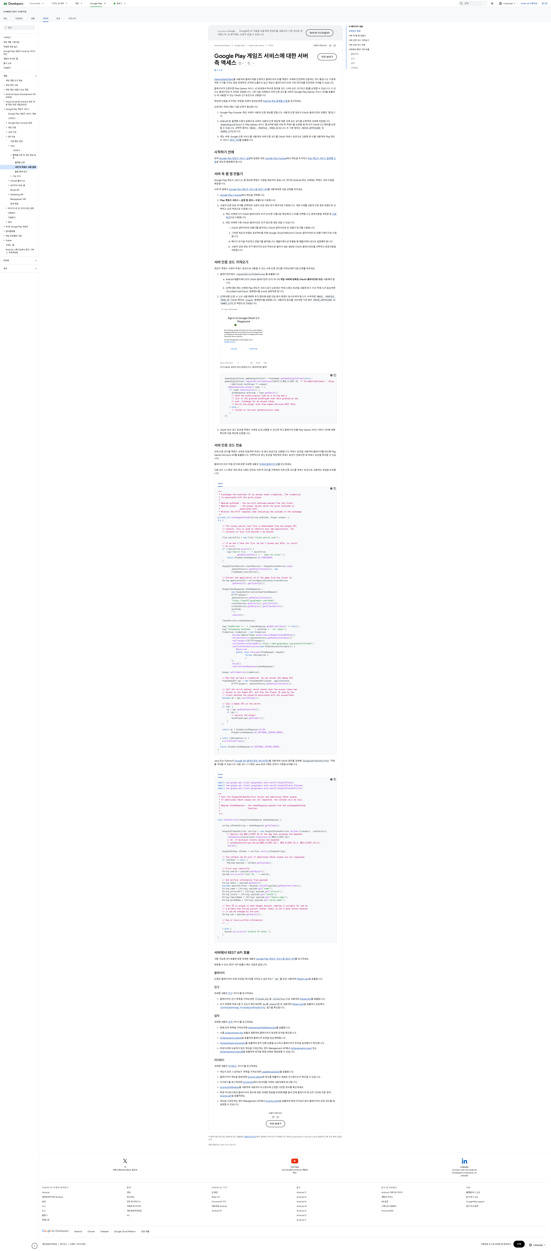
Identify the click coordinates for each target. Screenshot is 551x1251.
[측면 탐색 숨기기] (34, 1246)
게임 (129, 1192)
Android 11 (301, 1220)
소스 (44, 1206)
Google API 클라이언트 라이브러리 (252, 760)
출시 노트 (218, 70)
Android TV (217, 1210)
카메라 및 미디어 (134, 1206)
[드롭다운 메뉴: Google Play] (106, 3)
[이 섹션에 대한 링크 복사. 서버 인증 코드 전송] (245, 445)
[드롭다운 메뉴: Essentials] (44, 3)
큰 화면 (215, 1192)
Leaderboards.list (271, 1071)
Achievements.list (234, 1032)
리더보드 (232, 1066)
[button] (17, 76)
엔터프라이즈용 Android (52, 1197)
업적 (230, 1022)
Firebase (104, 1231)
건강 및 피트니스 (134, 1201)
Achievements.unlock (231, 1038)
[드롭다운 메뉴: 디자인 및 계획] (68, 3)
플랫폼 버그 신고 (473, 1192)
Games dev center (14, 11)
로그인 (545, 3)
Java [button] (220, 483)
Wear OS (216, 1197)
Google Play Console (276, 158)
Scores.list (248, 1082)
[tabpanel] (275, 620)
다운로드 (19, 18)
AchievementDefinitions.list (262, 1027)
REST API (234, 140)
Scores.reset (272, 1101)
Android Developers (222, 45)
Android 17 (301, 1192)
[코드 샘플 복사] (335, 375)
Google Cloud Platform (125, 1231)
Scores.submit (255, 1077)
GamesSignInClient (223, 79)
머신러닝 (130, 1197)
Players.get (303, 979)
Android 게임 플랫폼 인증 (275, 101)
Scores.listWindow (229, 1087)
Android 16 (302, 1197)
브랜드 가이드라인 (78, 1244)
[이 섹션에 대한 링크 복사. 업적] (222, 1016)
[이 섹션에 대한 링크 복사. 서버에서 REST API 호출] (252, 953)
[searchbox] (19, 27)
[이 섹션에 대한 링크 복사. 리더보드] (227, 1060)
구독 (519, 1244)
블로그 (119, 3)
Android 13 (301, 1210)
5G (128, 1215)
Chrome (91, 1231)
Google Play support (475, 1201)
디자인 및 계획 (58, 3)
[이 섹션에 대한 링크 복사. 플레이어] (227, 973)
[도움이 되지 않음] (334, 45)
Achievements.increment (233, 1043)
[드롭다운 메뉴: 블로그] (126, 3)
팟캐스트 (46, 1220)
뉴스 (44, 1210)
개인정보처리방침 (134, 1210)
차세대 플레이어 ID (268, 464)
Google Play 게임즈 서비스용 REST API (248, 189)
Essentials (35, 3)
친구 (230, 993)
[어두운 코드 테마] (331, 375)
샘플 (33, 18)
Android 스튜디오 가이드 (392, 1192)
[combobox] (473, 3)
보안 (44, 1201)
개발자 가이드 (387, 1197)
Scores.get (225, 1096)
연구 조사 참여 (472, 1206)
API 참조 (384, 1201)
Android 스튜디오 (529, 3)
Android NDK (387, 1210)
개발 (77, 3)
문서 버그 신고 (472, 1197)
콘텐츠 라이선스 (250, 1137)
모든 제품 (145, 1231)
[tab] (220, 483)
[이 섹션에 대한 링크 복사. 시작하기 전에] (237, 152)
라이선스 (63, 1244)
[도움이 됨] (330, 45)
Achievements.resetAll (231, 1051)
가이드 (45, 18)
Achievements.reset (301, 1048)
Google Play (96, 3)
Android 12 (301, 1215)
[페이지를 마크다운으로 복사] (249, 63)
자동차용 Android (219, 1206)
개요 (5, 18)
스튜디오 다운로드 (389, 1206)
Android (46, 1192)
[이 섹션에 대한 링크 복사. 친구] (222, 987)
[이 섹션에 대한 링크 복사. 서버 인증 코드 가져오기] (251, 262)
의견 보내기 (327, 56)
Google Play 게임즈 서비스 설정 (235, 158)
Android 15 (301, 1201)
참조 (58, 18)
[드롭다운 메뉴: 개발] (83, 3)
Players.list (305, 999)
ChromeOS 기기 (219, 1201)
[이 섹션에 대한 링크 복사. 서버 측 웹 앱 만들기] (246, 174)
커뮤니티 (72, 18)
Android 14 (302, 1206)
